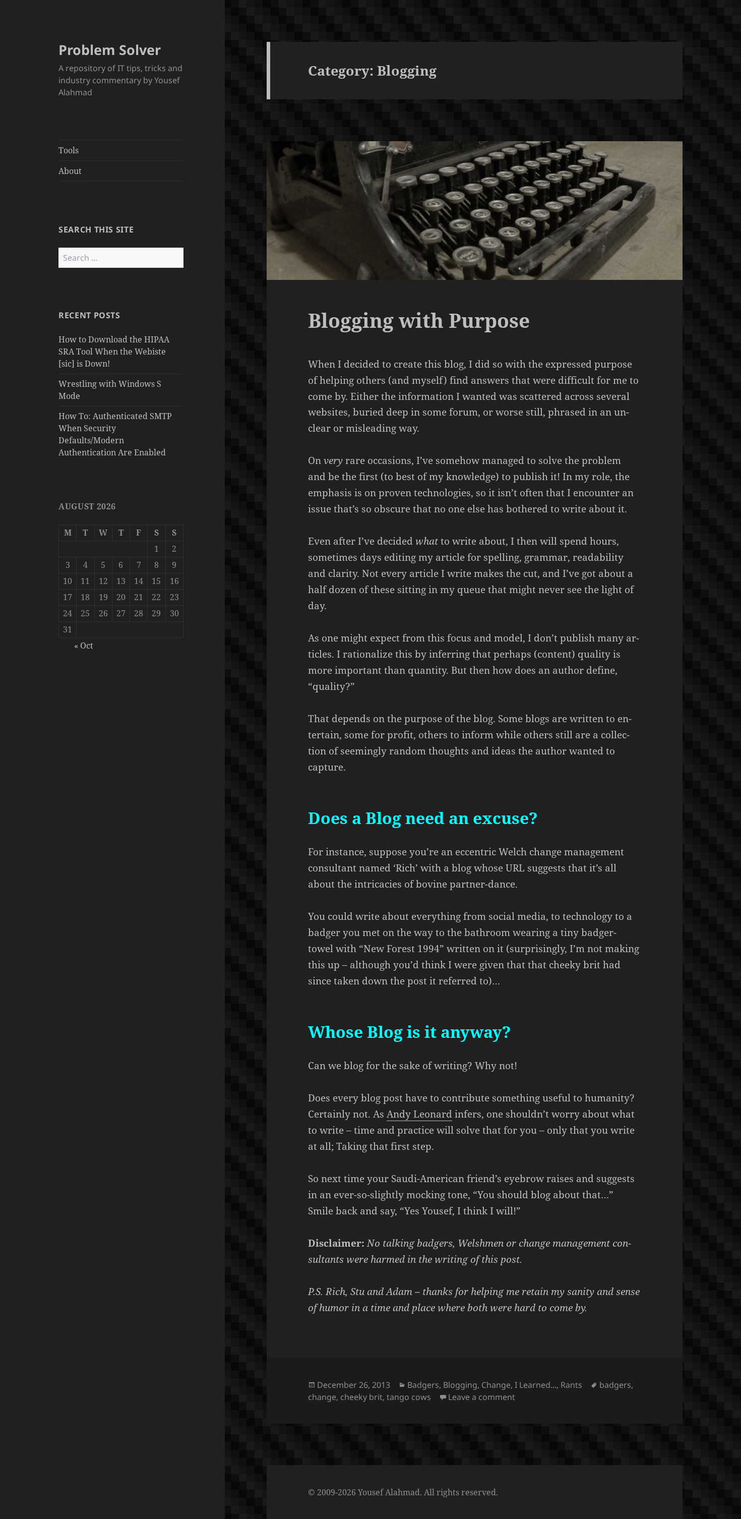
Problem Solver (109, 49)
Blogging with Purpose (419, 320)
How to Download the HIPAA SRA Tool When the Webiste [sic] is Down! (113, 351)
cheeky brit (361, 1397)
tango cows (409, 1397)
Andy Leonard (419, 1114)
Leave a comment (481, 1397)
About (70, 171)
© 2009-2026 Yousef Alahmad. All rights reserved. (403, 1492)
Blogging (460, 1384)
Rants (571, 1384)
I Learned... (536, 1384)
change (322, 1397)
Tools (68, 150)
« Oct (83, 645)
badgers (615, 1384)
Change (496, 1384)
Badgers (423, 1384)
